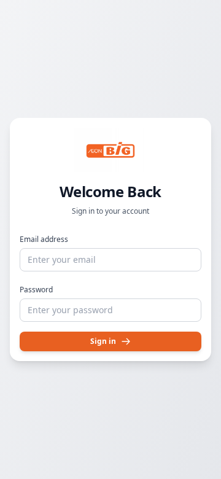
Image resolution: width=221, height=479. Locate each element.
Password (36, 289)
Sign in (103, 341)
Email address (44, 239)
